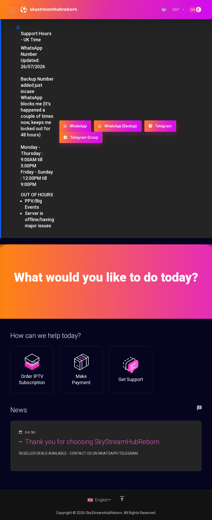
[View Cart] (165, 9)
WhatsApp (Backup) (120, 126)
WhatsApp (78, 126)
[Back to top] (122, 498)
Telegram (163, 126)
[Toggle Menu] (12, 9)
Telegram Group (84, 137)
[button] (106, 446)
